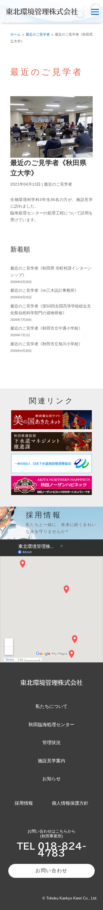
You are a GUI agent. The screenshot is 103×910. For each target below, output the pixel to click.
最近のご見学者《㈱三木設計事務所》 (44, 290)
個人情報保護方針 (70, 803)
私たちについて (51, 706)
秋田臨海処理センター (51, 724)
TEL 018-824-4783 (51, 849)
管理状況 (51, 742)
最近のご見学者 (58, 184)
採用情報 (24, 803)
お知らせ (51, 778)
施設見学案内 (51, 760)
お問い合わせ (51, 870)
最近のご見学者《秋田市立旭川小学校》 (46, 344)
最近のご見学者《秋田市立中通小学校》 (46, 328)
